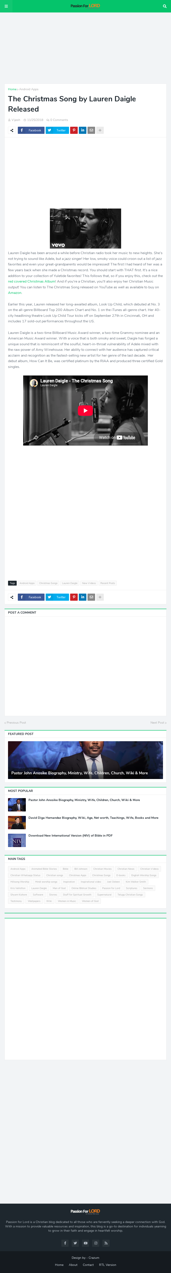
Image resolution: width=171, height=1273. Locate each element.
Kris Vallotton (17, 888)
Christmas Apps (77, 875)
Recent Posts (107, 583)
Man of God (59, 888)
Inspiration (69, 881)
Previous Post (16, 723)
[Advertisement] (85, 48)
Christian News (126, 869)
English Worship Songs (143, 875)
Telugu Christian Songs (130, 894)
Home (12, 89)
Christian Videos (149, 869)
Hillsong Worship (19, 881)
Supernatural (104, 894)
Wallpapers (34, 901)
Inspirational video (91, 881)
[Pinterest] (74, 130)
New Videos (89, 583)
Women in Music (67, 901)
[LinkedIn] (82, 130)
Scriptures (131, 888)
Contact (88, 1265)
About (73, 1265)
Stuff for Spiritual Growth (77, 894)
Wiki (49, 901)
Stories (53, 894)
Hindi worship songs (46, 881)
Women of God (90, 901)
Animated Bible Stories (44, 869)
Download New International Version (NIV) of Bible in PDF (70, 836)
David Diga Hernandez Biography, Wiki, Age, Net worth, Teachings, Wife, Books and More (93, 818)
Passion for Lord (111, 888)
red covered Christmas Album (31, 281)
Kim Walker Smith (136, 881)
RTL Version (107, 1265)
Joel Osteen (113, 881)
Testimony (16, 901)
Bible (65, 869)
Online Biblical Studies (83, 888)
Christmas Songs (48, 583)
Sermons (148, 888)
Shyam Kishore (18, 894)
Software (38, 894)
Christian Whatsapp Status (25, 875)
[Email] (91, 130)
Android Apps (29, 89)
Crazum (94, 1258)
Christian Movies (102, 869)
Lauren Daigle (69, 583)
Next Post (157, 723)
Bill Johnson (80, 869)
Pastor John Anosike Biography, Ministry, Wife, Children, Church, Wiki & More (79, 773)
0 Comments (59, 120)
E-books (120, 875)
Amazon (14, 292)
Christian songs (54, 875)
